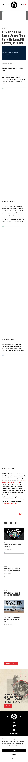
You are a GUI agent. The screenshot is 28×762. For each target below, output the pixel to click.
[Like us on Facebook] (6, 4)
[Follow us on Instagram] (8, 4)
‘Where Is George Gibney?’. (9, 503)
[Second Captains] (14, 4)
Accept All (14, 750)
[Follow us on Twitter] (3, 4)
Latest (14, 726)
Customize (14, 754)
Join (14, 730)
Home (14, 722)
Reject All (14, 758)
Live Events (14, 733)
